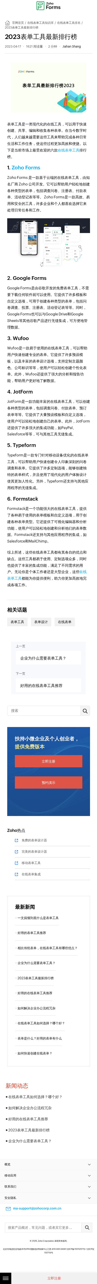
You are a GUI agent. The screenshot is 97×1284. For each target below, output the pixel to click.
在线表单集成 (31, 874)
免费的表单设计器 (34, 840)
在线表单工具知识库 (40, 22)
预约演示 (48, 783)
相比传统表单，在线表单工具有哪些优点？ (48, 948)
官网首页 (18, 22)
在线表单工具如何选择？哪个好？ (41, 1023)
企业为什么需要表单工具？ (36, 963)
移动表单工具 (31, 863)
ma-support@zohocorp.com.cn (37, 1208)
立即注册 (48, 761)
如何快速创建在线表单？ (35, 1053)
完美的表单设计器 (34, 851)
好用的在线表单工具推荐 (35, 993)
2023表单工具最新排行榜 (36, 978)
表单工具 (17, 622)
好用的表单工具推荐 (32, 933)
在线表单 (65, 622)
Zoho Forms (25, 167)
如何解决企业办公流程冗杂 (36, 1008)
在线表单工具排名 (69, 22)
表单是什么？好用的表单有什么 (40, 1038)
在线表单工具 (68, 150)
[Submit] (86, 1227)
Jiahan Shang (71, 46)
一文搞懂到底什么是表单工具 (38, 918)
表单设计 (41, 622)
